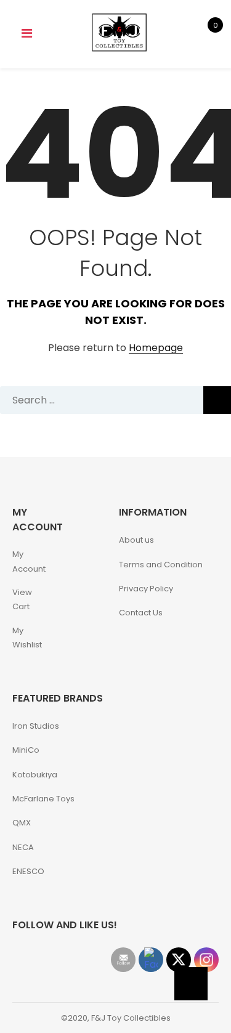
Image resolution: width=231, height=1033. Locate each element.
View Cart (22, 599)
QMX (21, 822)
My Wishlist (27, 637)
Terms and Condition (161, 564)
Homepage (156, 348)
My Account (29, 561)
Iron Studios (35, 726)
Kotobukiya (34, 774)
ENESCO (28, 871)
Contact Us (141, 612)
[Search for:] (115, 400)
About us (136, 540)
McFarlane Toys (43, 798)
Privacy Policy (146, 588)
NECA (23, 847)
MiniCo (25, 750)
